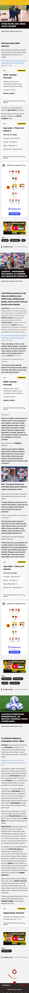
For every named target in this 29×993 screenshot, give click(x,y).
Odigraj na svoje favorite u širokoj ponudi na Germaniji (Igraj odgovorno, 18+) (13, 762)
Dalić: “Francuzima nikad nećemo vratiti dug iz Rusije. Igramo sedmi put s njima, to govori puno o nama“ (14, 486)
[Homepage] (26, 3)
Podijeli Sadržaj (13, 990)
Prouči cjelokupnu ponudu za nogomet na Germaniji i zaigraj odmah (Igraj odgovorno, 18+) (14, 63)
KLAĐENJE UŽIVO (9, 90)
